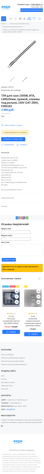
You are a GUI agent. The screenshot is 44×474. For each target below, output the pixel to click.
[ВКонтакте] (17, 217)
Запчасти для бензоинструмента (13, 358)
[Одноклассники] (20, 217)
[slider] (5, 113)
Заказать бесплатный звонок (31, 10)
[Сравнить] (29, 19)
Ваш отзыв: (5, 242)
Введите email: (6, 235)
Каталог (4, 379)
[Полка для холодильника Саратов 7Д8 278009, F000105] (11, 298)
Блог (2, 376)
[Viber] (23, 217)
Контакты (4, 389)
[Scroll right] (39, 278)
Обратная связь (7, 386)
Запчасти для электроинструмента (14, 364)
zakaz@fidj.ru (10, 409)
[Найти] (15, 19)
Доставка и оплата (8, 382)
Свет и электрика (7, 354)
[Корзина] (39, 19)
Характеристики (7, 198)
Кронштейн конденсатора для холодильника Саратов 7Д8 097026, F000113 (33, 322)
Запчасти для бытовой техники (12, 361)
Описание (5, 152)
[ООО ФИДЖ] (10, 7)
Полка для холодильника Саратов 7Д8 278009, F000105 (11, 321)
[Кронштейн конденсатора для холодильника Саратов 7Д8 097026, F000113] (33, 298)
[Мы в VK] (1, 425)
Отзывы (4, 206)
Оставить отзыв (9, 260)
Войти (24, 18)
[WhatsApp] (27, 217)
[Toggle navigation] (10, 19)
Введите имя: (6, 229)
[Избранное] (34, 19)
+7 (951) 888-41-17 (36, 4)
